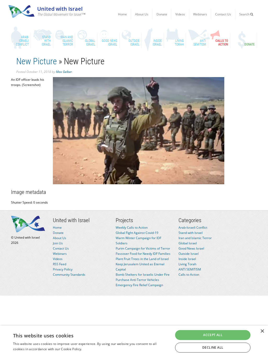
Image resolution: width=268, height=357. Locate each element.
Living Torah (187, 264)
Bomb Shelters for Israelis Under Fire (143, 274)
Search (244, 14)
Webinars (200, 14)
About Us (141, 14)
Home (122, 14)
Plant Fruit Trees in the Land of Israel (142, 259)
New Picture (36, 61)
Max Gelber (64, 72)
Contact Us (223, 14)
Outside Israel (188, 253)
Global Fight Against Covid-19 (137, 233)
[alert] (134, 341)
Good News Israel (191, 248)
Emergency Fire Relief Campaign (139, 285)
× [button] (262, 331)
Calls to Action (188, 274)
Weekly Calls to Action (132, 227)
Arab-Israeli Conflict (192, 227)
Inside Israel (187, 259)
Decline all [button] (212, 347)
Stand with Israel (190, 233)
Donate (162, 14)
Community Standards (69, 274)
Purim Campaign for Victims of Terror (143, 248)
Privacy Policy (62, 269)
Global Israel (187, 243)
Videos (180, 14)
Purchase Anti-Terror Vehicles (137, 280)
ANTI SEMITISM (189, 269)
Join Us (58, 243)
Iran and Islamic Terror (195, 238)
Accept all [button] (212, 335)
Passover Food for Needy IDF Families (143, 253)
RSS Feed (59, 264)
